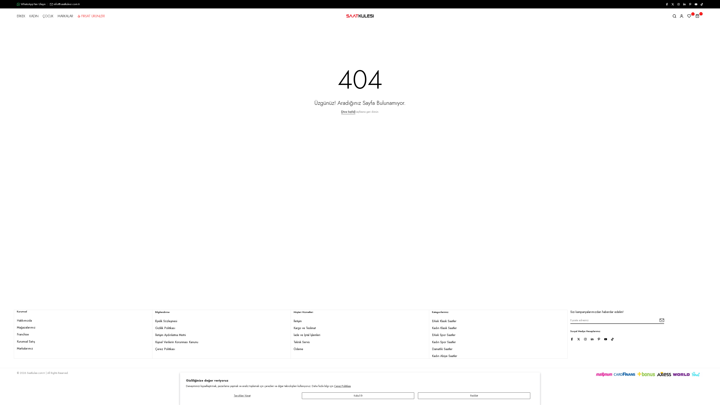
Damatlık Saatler (442, 349)
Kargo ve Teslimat (305, 328)
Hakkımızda (24, 320)
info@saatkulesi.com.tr (67, 4)
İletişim (298, 321)
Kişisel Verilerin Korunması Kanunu (176, 342)
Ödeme (298, 349)
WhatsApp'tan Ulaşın (33, 4)
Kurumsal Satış (26, 341)
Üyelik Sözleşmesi (166, 321)
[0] (689, 16)
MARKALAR (65, 16)
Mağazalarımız (26, 327)
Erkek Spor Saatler (443, 335)
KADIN (33, 16)
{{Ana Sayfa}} (348, 112)
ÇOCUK (48, 16)
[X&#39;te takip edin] (672, 4)
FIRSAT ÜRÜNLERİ (93, 16)
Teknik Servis (302, 342)
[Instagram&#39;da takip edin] (678, 4)
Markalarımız (25, 348)
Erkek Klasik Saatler (444, 321)
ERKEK (21, 16)
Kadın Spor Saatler (444, 342)
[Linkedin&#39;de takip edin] (684, 4)
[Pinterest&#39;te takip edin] (690, 4)
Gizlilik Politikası (165, 328)
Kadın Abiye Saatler (444, 356)
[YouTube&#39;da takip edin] (695, 4)
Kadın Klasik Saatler (444, 328)
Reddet (474, 396)
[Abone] (657, 320)
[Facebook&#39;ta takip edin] (666, 4)
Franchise (23, 334)
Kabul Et (358, 396)
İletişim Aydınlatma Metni (170, 335)
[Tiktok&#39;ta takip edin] (701, 4)
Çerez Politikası (342, 386)
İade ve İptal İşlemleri (307, 335)
